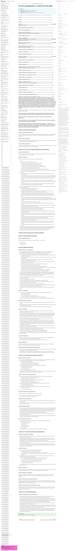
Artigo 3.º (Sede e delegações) (62, 149)
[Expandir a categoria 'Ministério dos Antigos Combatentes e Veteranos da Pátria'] (10, 128)
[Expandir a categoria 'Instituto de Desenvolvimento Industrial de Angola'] (10, 34)
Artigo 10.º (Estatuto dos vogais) (63, 162)
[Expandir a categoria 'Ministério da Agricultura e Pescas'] (10, 55)
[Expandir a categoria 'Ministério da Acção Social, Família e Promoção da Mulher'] (10, 45)
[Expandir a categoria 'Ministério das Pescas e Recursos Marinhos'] (10, 106)
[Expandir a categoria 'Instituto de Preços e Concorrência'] (10, 36)
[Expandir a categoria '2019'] (10, 153)
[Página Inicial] (19, 3)
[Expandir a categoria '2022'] (10, 148)
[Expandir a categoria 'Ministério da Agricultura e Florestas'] (10, 53)
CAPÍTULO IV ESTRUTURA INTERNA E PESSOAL (62, 169)
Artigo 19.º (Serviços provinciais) (63, 176)
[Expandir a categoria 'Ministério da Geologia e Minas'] (10, 85)
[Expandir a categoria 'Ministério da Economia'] (10, 74)
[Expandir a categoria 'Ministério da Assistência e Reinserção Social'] (10, 57)
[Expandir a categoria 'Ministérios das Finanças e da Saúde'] (10, 140)
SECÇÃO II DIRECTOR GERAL (61, 159)
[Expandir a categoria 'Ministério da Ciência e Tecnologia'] (10, 59)
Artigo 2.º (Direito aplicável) (62, 148)
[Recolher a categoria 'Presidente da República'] (10, 141)
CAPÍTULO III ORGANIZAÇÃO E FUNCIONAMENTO (62, 155)
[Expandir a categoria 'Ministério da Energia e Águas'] (10, 80)
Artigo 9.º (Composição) (62, 161)
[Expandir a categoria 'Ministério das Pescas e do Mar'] (10, 104)
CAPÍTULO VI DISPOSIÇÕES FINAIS (62, 190)
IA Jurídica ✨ (13, 1)
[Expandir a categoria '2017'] (10, 155)
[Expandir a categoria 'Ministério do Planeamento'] (10, 122)
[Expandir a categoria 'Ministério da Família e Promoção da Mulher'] (10, 82)
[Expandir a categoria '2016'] (10, 157)
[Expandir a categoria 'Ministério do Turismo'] (10, 126)
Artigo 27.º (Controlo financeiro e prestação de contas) (63, 188)
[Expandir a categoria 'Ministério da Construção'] (10, 63)
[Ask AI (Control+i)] (74, 1)
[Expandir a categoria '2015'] (10, 158)
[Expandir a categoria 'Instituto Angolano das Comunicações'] (10, 31)
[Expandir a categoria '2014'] (10, 160)
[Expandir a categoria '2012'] (10, 163)
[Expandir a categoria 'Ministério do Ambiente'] (10, 112)
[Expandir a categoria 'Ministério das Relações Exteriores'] (10, 108)
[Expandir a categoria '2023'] (10, 147)
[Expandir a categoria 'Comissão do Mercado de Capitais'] (10, 23)
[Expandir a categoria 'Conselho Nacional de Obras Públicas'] (10, 27)
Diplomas (8, 1)
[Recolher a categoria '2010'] (10, 165)
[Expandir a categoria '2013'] (10, 161)
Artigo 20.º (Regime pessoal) (62, 177)
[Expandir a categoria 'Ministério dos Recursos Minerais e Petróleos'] (10, 134)
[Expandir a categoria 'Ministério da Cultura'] (10, 66)
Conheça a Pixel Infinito (59, 1)
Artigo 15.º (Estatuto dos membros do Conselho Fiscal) (63, 167)
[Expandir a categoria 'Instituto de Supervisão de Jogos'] (10, 38)
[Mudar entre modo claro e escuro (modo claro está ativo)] (64, 1)
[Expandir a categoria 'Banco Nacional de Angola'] (10, 19)
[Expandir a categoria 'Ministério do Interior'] (10, 119)
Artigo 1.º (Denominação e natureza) (63, 147)
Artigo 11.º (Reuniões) (61, 163)
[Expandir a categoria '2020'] (10, 151)
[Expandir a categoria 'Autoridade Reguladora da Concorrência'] (10, 18)
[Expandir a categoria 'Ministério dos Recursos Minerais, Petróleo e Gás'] (10, 136)
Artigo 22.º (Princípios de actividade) (63, 181)
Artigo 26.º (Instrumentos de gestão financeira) (63, 186)
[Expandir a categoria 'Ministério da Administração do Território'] (10, 47)
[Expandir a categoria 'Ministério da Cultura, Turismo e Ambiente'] (10, 71)
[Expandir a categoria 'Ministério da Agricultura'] (10, 50)
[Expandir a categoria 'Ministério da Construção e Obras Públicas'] (10, 65)
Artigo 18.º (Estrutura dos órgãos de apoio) (63, 174)
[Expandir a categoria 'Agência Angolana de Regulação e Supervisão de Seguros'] (10, 6)
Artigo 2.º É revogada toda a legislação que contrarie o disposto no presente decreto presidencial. (63, 133)
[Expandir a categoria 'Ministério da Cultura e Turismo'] (10, 69)
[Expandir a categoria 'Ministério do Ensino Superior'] (10, 115)
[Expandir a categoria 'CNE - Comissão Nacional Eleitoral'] (10, 21)
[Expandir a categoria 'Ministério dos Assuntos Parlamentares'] (10, 130)
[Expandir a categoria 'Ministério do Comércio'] (10, 113)
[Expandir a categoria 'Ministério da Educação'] (10, 78)
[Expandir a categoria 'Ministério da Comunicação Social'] (10, 61)
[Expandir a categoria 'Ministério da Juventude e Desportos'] (10, 95)
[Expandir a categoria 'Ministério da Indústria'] (10, 88)
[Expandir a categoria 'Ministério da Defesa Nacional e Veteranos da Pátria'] (10, 73)
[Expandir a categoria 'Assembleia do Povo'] (10, 12)
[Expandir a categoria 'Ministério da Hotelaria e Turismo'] (10, 87)
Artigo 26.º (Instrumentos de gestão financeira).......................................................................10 (63, 105)
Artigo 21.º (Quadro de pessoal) (63, 178)
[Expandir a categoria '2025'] (10, 144)
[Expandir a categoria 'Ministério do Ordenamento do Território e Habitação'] (10, 121)
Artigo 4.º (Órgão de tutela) (62, 152)
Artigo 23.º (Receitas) (61, 182)
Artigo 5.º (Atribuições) (61, 153)
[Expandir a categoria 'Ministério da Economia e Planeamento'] (10, 77)
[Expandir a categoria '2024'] (10, 146)
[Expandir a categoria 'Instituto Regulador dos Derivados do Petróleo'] (10, 40)
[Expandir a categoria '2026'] (10, 143)
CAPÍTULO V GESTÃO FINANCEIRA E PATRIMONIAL (62, 180)
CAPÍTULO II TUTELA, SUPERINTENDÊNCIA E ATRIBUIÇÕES (63, 151)
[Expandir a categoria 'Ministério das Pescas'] (10, 101)
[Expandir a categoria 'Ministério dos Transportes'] (10, 138)
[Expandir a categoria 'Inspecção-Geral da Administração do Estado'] (10, 29)
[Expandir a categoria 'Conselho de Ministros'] (10, 25)
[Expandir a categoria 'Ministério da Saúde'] (10, 96)
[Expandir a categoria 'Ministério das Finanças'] (10, 98)
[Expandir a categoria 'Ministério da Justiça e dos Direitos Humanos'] (10, 93)
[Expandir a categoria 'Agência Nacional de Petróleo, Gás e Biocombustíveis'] (10, 10)
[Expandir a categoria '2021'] (10, 150)
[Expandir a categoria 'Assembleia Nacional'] (10, 13)
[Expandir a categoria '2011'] (10, 164)
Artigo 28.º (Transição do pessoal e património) (63, 191)
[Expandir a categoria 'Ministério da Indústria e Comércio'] (10, 90)
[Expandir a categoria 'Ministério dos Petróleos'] (10, 132)
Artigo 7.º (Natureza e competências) (63, 160)
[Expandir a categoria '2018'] (10, 154)
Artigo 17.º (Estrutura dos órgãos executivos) (63, 172)
